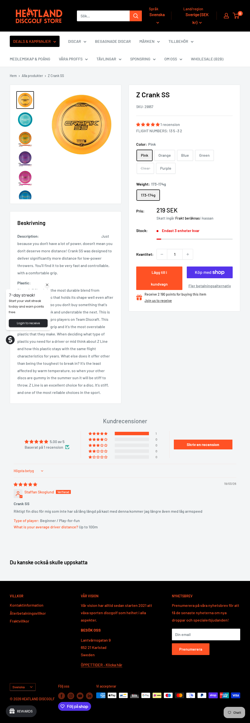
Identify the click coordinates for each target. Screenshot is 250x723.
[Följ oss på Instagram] (70, 695)
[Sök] (136, 16)
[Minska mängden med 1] (162, 254)
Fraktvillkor (19, 621)
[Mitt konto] (226, 15)
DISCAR (74, 41)
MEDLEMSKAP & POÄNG (30, 58)
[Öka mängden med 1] (188, 254)
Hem (13, 76)
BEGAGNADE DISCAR (113, 41)
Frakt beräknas (187, 218)
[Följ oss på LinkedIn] (89, 695)
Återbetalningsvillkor (28, 613)
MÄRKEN (147, 41)
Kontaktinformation (26, 605)
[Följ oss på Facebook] (61, 695)
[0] (236, 16)
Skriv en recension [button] (203, 444)
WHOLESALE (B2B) (207, 58)
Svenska (18, 687)
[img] (25, 484)
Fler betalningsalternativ (209, 285)
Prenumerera (190, 649)
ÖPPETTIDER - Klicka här (101, 664)
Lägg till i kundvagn (159, 278)
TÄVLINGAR (106, 58)
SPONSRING (140, 58)
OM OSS (170, 58)
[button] (148, 124)
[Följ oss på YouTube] (80, 695)
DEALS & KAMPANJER (32, 41)
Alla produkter (32, 76)
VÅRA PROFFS (71, 58)
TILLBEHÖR (178, 41)
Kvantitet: (145, 254)
